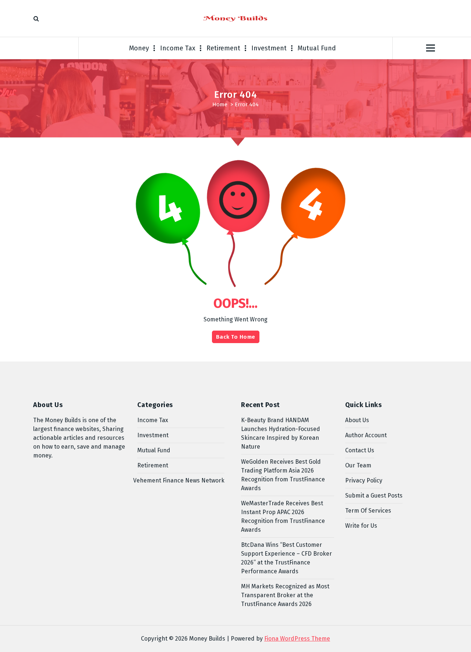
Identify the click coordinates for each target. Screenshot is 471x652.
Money (139, 48)
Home (219, 104)
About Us (357, 420)
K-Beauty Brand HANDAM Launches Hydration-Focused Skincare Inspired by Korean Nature (280, 433)
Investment (269, 48)
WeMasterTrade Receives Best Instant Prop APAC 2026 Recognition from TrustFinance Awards (283, 516)
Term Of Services (368, 510)
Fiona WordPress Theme (297, 638)
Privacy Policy (363, 480)
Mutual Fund (317, 48)
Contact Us (359, 450)
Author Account (366, 435)
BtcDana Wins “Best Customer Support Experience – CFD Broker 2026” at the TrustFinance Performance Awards (286, 558)
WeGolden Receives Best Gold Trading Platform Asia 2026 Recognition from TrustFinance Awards (283, 475)
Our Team (358, 465)
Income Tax (177, 48)
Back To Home (235, 337)
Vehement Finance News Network (178, 480)
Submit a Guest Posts (374, 495)
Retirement (223, 48)
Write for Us (361, 525)
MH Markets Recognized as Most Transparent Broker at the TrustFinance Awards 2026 (285, 595)
